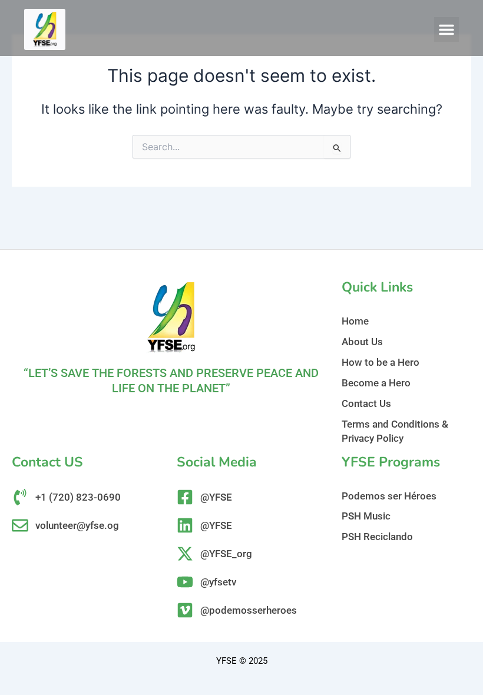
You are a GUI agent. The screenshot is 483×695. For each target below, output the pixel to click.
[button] (446, 29)
